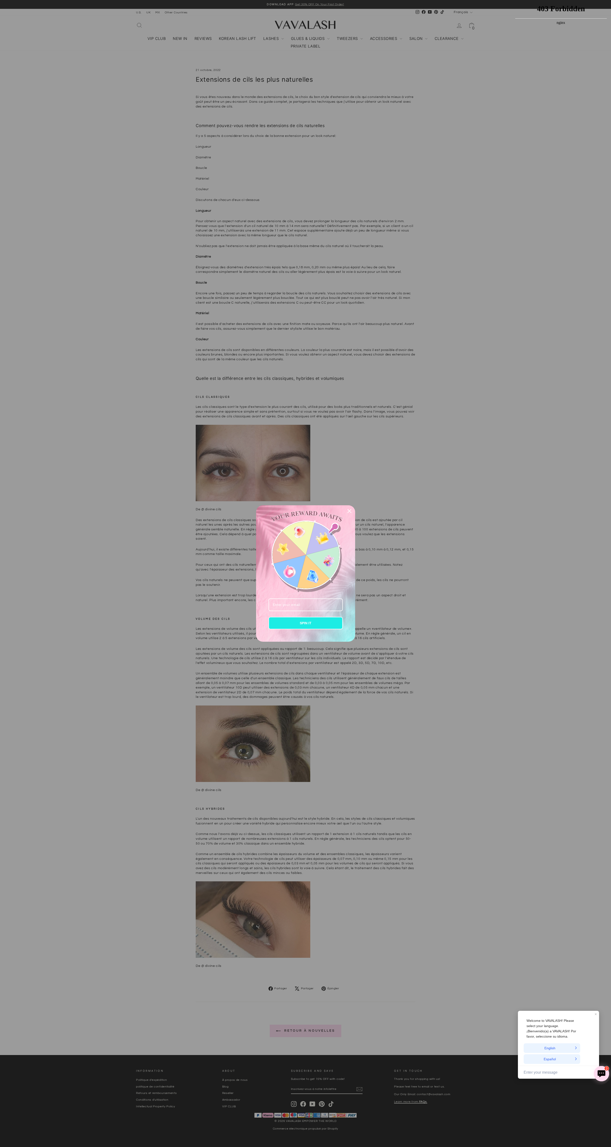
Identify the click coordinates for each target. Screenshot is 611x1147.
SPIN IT (305, 623)
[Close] (349, 511)
